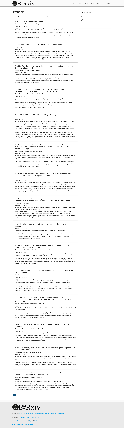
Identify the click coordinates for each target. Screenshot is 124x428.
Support (31, 421)
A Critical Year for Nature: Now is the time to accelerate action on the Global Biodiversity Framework (44, 67)
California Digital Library (27, 417)
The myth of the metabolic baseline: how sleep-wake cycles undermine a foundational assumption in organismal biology (43, 175)
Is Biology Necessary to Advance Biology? (31, 21)
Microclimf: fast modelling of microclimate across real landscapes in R (42, 224)
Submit (97, 3)
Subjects (92, 3)
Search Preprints (88, 12)
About (80, 3)
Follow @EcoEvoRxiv (29, 424)
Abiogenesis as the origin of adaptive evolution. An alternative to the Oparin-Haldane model (44, 271)
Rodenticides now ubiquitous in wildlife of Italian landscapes (38, 45)
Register (109, 3)
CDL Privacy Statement (22, 421)
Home (74, 3)
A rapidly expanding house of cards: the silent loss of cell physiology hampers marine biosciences (45, 349)
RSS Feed (36, 421)
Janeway (37, 417)
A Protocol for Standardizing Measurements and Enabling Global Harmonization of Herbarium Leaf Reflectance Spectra (40, 90)
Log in (103, 3)
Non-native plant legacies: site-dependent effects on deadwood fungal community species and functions (42, 246)
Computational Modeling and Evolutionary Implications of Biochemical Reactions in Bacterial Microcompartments (42, 374)
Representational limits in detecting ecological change (36, 115)
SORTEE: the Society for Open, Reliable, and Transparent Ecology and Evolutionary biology (41, 413)
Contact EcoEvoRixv (17, 424)
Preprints (86, 3)
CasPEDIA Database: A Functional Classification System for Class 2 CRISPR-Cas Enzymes (44, 325)
